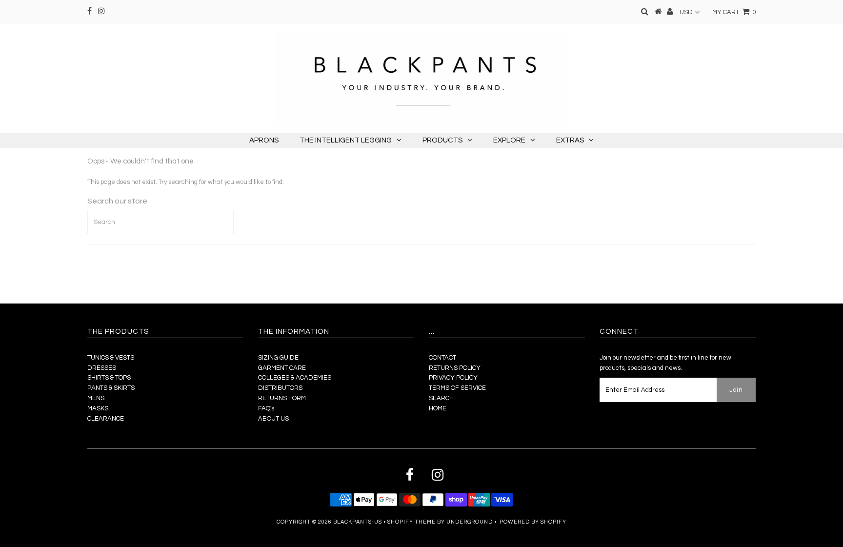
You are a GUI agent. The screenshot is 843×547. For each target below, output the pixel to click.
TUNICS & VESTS (110, 357)
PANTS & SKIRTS (111, 388)
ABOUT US (273, 418)
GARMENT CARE (282, 368)
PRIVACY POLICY (453, 377)
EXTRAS (570, 140)
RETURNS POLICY (455, 368)
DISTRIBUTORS (280, 388)
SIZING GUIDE (278, 357)
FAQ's (266, 408)
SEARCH (441, 398)
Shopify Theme (411, 522)
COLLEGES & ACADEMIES (294, 377)
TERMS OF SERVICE (457, 388)
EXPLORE (509, 140)
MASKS (97, 408)
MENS (95, 398)
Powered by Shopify (533, 522)
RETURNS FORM (282, 398)
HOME (437, 408)
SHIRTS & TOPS (109, 377)
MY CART (734, 12)
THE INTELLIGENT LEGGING (346, 140)
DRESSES (101, 368)
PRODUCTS (442, 140)
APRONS (264, 140)
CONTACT (442, 357)
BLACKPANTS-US (357, 522)
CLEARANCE (105, 418)
